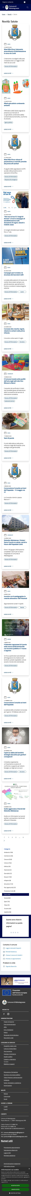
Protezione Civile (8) (9, 891)
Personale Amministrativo (11, 1035)
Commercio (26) (8, 856)
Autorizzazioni (8, 1086)
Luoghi (6, 1107)
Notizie (9, 639)
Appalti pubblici (8, 1057)
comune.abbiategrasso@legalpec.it (14, 1132)
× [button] (29, 1168)
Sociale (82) (7, 898)
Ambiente (6, 1080)
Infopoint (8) (7, 880)
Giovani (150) (7, 877)
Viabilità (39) (7, 912)
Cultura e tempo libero (10, 1049)
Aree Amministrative (10, 1024)
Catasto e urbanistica (10, 1059)
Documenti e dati (8, 1038)
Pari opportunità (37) (10, 887)
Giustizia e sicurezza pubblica (12, 1075)
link (7, 1182)
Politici (6, 1032)
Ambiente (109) (8, 852)
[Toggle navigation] (3, 7)
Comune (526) (8, 859)
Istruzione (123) (8, 884)
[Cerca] (28, 7)
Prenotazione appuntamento (12, 1148)
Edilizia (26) (7, 866)
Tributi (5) (6, 905)
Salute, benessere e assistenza (12, 1083)
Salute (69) (7, 894)
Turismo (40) (7, 909)
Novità (9, 14)
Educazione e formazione (11, 1072)
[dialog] (15, 1181)
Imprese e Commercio (10, 1054)
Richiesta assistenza (9, 1156)
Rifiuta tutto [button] (15, 1189)
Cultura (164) (7, 863)
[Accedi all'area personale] (24, 2)
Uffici (5, 1027)
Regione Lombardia (7, 2)
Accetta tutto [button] (15, 1185)
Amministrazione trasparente (12, 1164)
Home (3, 14)
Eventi (5, 1109)
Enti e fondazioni (8, 1030)
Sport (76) (7, 901)
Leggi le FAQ (7, 1153)
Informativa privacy (9, 1166)
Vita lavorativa (8, 1051)
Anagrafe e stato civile (10, 1046)
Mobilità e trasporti (9, 1064)
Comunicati (10, 374)
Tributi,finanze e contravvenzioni (13, 1077)
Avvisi (8, 44)
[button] (15, 1193)
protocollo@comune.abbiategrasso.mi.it (15, 1136)
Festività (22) (7, 870)
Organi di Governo (9, 1022)
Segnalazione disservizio (10, 1150)
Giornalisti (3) (8, 873)
